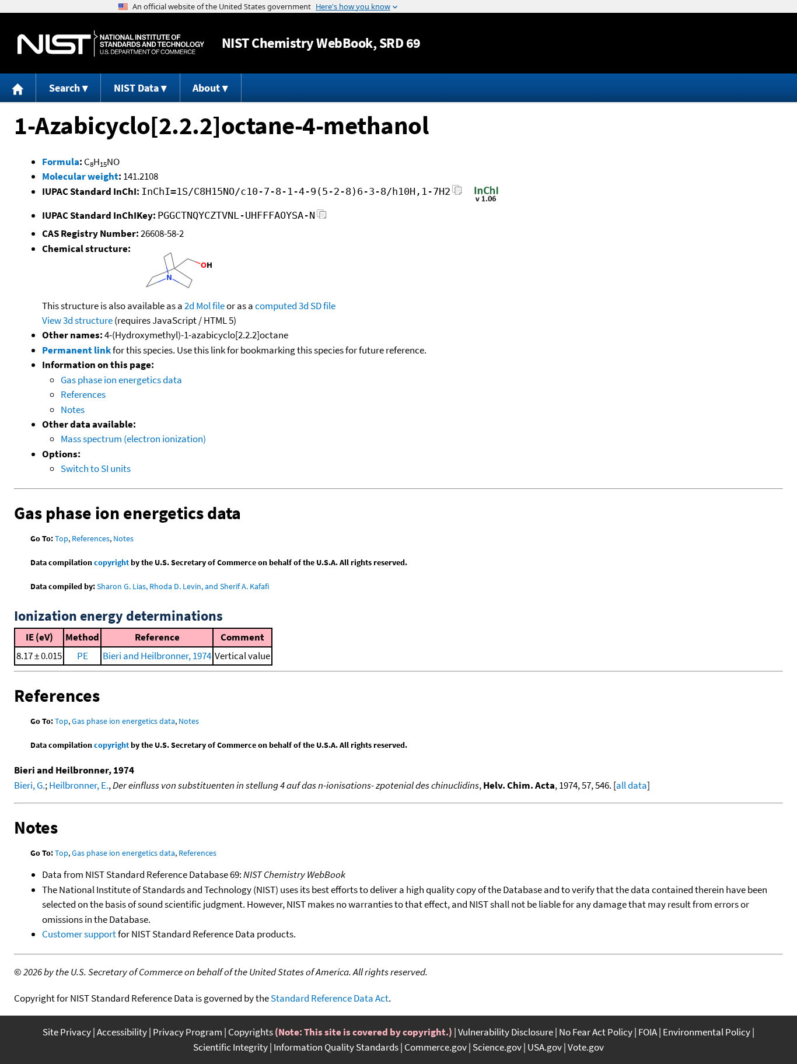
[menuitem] (18, 88)
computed (276, 305)
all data (631, 785)
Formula (60, 161)
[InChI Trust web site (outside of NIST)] (486, 200)
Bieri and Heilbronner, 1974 (157, 655)
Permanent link (76, 350)
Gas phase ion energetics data (121, 379)
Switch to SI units (96, 468)
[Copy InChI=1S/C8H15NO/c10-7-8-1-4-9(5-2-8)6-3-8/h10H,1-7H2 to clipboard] (457, 193)
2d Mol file (204, 305)
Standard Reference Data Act (330, 998)
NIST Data (136, 87)
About (206, 87)
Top (61, 538)
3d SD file (317, 305)
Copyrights (250, 1032)
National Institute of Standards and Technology (111, 43)
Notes (73, 409)
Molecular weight (80, 176)
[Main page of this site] (18, 88)
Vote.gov (586, 1047)
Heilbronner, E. (79, 785)
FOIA (647, 1032)
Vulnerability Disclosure (505, 1032)
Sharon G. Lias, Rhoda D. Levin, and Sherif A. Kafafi (183, 586)
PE (82, 655)
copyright (111, 562)
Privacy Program (187, 1032)
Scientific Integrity (230, 1047)
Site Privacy (67, 1032)
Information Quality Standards (336, 1047)
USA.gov (544, 1047)
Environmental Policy (706, 1032)
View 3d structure (77, 320)
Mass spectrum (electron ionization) (133, 438)
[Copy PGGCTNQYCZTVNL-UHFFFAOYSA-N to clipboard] (322, 217)
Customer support (79, 934)
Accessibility (122, 1032)
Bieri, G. (29, 785)
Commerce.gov (435, 1047)
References (83, 394)
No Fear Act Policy (595, 1032)
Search (64, 87)
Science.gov (497, 1047)
